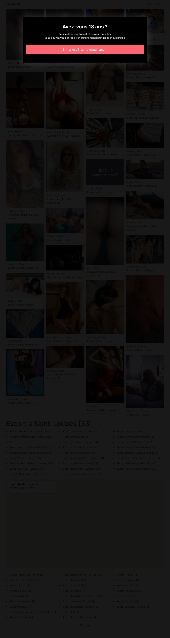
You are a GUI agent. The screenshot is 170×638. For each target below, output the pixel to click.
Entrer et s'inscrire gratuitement (85, 49)
